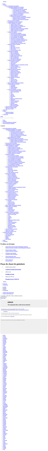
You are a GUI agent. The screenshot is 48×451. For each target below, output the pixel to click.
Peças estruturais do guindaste (14, 77)
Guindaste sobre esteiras (7, 232)
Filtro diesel (12, 46)
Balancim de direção (14, 73)
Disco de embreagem (14, 53)
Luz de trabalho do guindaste (16, 42)
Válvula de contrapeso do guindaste (20, 9)
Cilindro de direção (14, 70)
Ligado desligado (13, 87)
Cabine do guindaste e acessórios (14, 89)
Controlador (12, 85)
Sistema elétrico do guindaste (13, 83)
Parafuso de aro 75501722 (12, 279)
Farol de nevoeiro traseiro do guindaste (18, 34)
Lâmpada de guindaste (12, 31)
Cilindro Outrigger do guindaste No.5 (17, 26)
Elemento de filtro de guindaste (14, 44)
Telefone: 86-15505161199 (8, 292)
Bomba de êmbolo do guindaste (19, 18)
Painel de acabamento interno (16, 98)
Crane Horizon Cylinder (15, 24)
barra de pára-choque (14, 91)
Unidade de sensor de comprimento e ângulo (19, 64)
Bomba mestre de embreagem (16, 55)
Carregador (5, 241)
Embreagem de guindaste (13, 51)
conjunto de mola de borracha (13, 269)
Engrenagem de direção (15, 71)
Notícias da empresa (9, 112)
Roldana (7, 238)
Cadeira (12, 94)
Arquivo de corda (13, 80)
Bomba (7, 236)
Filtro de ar (12, 45)
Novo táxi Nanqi (9, 260)
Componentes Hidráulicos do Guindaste (16, 7)
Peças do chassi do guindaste (13, 20)
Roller (4, 240)
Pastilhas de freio (10, 274)
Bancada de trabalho (14, 105)
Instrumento (12, 86)
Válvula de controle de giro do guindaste (21, 12)
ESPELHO (12, 99)
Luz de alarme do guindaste (15, 33)
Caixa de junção (13, 62)
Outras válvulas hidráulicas (18, 13)
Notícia (4, 111)
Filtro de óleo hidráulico (15, 47)
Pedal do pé (12, 96)
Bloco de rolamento (14, 52)
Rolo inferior (8, 235)
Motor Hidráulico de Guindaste (16, 15)
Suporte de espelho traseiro (15, 90)
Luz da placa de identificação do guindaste (18, 39)
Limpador (12, 103)
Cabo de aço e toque (10, 108)
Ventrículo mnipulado (14, 100)
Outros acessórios (13, 102)
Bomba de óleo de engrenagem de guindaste (21, 17)
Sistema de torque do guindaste (14, 60)
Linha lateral (12, 63)
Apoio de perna (13, 79)
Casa (4, 3)
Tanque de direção (14, 74)
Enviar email (3, 298)
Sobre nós (5, 109)
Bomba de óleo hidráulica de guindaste (18, 16)
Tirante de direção (14, 76)
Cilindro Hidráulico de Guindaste (14, 22)
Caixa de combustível (10, 234)
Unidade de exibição (14, 61)
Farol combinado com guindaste (16, 37)
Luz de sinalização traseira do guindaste (18, 35)
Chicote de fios (13, 88)
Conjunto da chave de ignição (11, 254)
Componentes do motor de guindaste (15, 21)
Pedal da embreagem (14, 56)
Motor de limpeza (13, 104)
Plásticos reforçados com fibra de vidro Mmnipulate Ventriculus (18, 247)
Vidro (11, 97)
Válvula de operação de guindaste (19, 11)
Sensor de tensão (13, 68)
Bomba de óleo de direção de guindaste (20, 19)
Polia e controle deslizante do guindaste (16, 82)
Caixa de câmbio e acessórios (11, 106)
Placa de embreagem (14, 57)
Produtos (4, 4)
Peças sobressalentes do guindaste (12, 5)
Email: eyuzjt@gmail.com (8, 293)
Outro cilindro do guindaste (15, 27)
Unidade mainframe (14, 65)
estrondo (12, 78)
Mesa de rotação (13, 81)
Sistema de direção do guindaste (14, 69)
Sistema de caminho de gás (11, 107)
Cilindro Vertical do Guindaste (16, 30)
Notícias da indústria (10, 113)
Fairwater (12, 95)
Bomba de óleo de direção (15, 72)
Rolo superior (8, 239)
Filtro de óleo (13, 48)
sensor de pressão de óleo (15, 66)
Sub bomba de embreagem (15, 59)
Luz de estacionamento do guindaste (17, 41)
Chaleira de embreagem (15, 54)
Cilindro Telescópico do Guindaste (17, 29)
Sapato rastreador (9, 233)
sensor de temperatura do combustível (13, 257)
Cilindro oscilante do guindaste (16, 25)
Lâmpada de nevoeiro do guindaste (17, 38)
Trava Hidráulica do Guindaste (19, 10)
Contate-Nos (5, 114)
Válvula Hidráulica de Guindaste (16, 8)
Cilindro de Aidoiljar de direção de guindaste (19, 28)
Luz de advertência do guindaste (16, 36)
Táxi (11, 92)
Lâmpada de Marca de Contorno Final (18, 43)
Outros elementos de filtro (15, 50)
